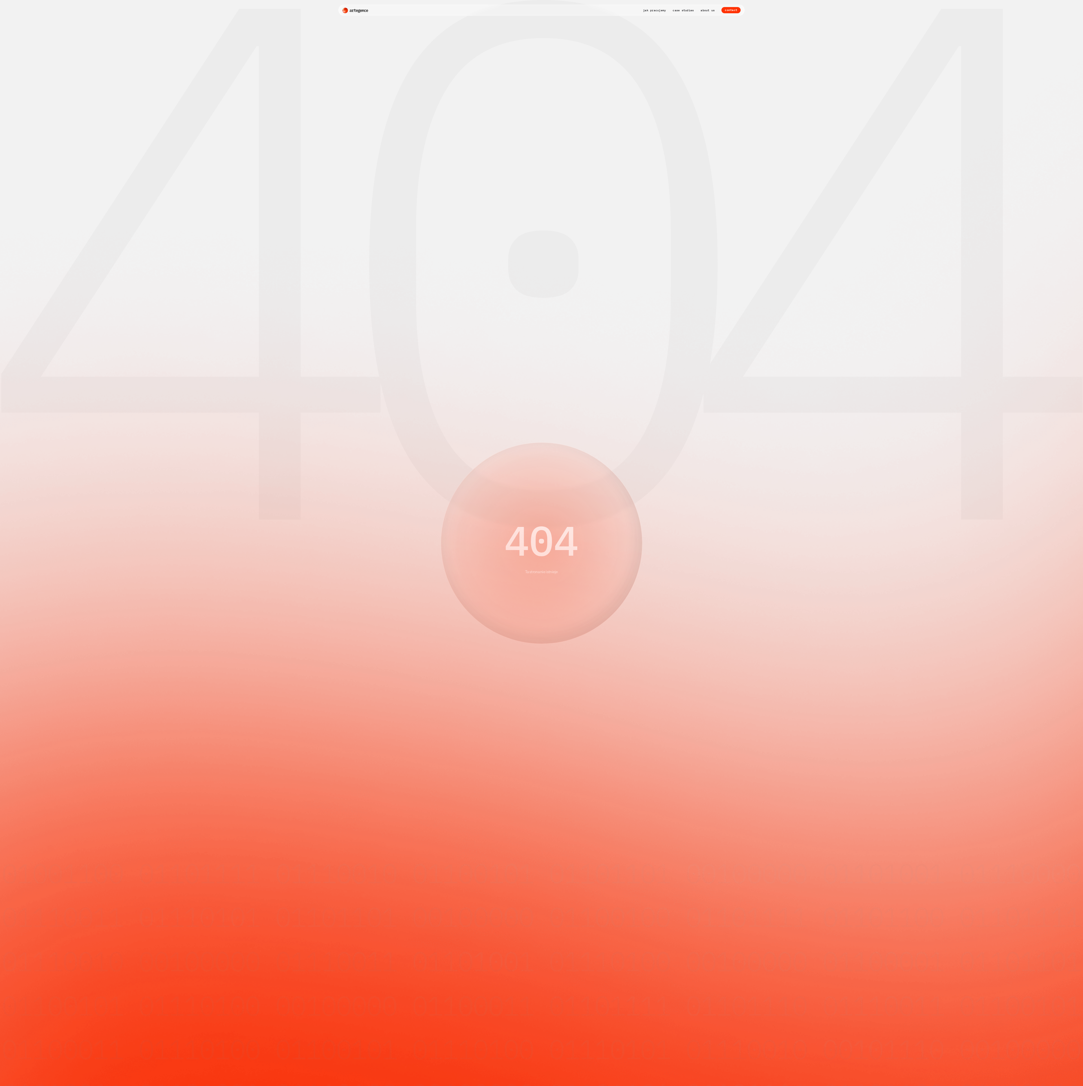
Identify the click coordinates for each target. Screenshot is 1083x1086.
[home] (355, 10)
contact (731, 10)
